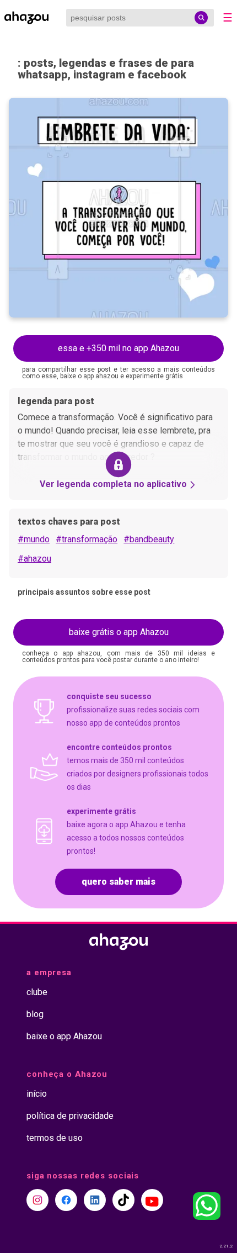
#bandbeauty (148, 539)
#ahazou (34, 558)
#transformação (86, 539)
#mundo (34, 539)
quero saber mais (118, 881)
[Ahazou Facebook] (66, 1200)
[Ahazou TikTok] (123, 1200)
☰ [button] (228, 17)
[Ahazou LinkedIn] (95, 1200)
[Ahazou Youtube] (152, 1200)
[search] (201, 17)
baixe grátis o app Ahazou (119, 632)
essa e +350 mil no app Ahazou (118, 348)
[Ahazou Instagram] (37, 1200)
